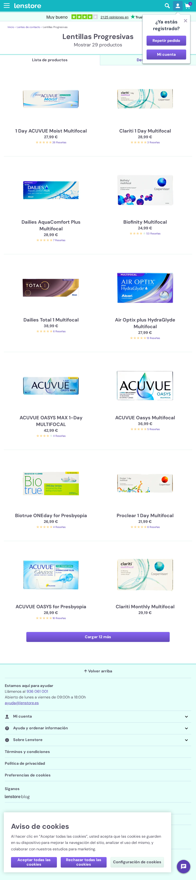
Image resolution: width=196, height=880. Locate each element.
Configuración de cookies (137, 861)
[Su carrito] (187, 6)
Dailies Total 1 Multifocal (51, 320)
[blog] (17, 797)
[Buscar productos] (167, 6)
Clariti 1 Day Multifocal (145, 131)
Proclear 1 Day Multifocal (145, 515)
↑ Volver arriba (98, 671)
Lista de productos (50, 59)
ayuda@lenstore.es (22, 702)
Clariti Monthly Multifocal (145, 606)
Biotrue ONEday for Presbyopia (51, 515)
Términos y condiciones (27, 751)
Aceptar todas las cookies (34, 862)
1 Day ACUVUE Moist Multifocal (51, 131)
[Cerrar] (185, 21)
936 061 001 (37, 691)
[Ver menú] (5, 5)
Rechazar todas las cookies (83, 862)
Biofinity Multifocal (145, 222)
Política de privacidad (25, 763)
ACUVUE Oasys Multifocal (145, 418)
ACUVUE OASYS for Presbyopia (51, 606)
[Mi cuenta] (178, 6)
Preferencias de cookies (28, 775)
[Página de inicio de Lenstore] (88, 5)
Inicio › (12, 27)
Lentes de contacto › (29, 27)
